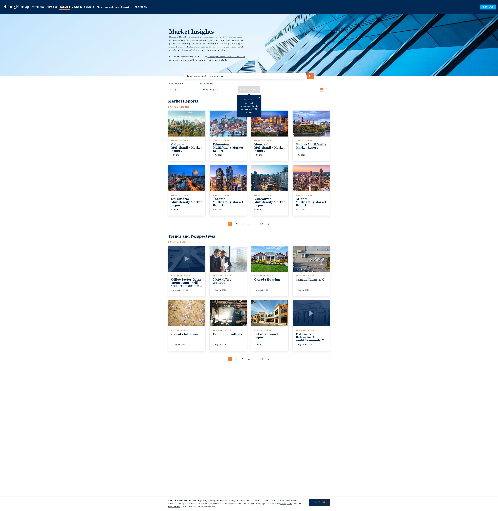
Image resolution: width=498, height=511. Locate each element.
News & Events (112, 7)
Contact (125, 7)
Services (89, 7)
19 (261, 359)
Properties (38, 7)
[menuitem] (37, 7)
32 (261, 224)
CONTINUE (320, 502)
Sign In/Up (488, 7)
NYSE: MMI (143, 7)
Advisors (77, 7)
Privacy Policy (286, 504)
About (100, 7)
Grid (321, 89)
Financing (52, 7)
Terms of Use (174, 507)
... (255, 224)
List (327, 89)
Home (16, 7)
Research (65, 7)
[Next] (268, 224)
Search (310, 76)
